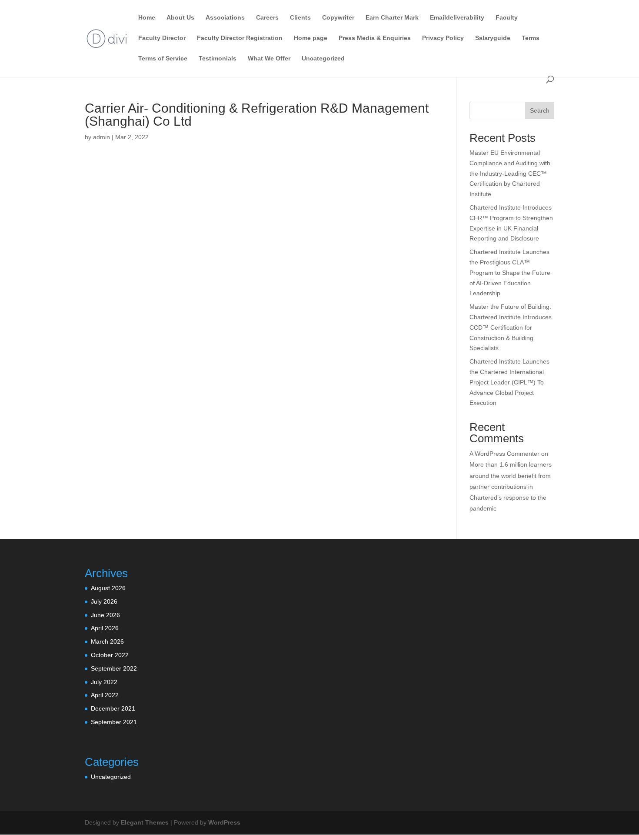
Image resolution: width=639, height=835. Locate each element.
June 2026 (105, 614)
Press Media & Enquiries (375, 38)
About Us (180, 17)
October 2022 (110, 654)
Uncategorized (323, 58)
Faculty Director (162, 38)
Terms (530, 38)
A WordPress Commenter (504, 453)
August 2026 (108, 587)
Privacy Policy (443, 38)
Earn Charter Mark (392, 17)
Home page (310, 38)
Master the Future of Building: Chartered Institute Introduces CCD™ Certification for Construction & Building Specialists (510, 327)
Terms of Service (162, 58)
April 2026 (105, 628)
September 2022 (114, 668)
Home (146, 17)
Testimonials (217, 58)
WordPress (224, 822)
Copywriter (338, 17)
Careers (267, 17)
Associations (225, 17)
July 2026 (104, 601)
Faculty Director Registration (240, 38)
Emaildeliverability (457, 17)
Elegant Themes (145, 822)
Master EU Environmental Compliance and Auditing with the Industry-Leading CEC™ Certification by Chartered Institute (509, 173)
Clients (300, 17)
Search (539, 110)
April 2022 (105, 694)
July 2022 (104, 681)
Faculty (507, 17)
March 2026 (107, 641)
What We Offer (269, 58)
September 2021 (114, 721)
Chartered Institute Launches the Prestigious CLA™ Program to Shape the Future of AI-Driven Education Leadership (509, 272)
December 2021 (113, 708)
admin (101, 137)
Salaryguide (492, 38)
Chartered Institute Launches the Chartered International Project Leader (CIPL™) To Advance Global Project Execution (509, 382)
